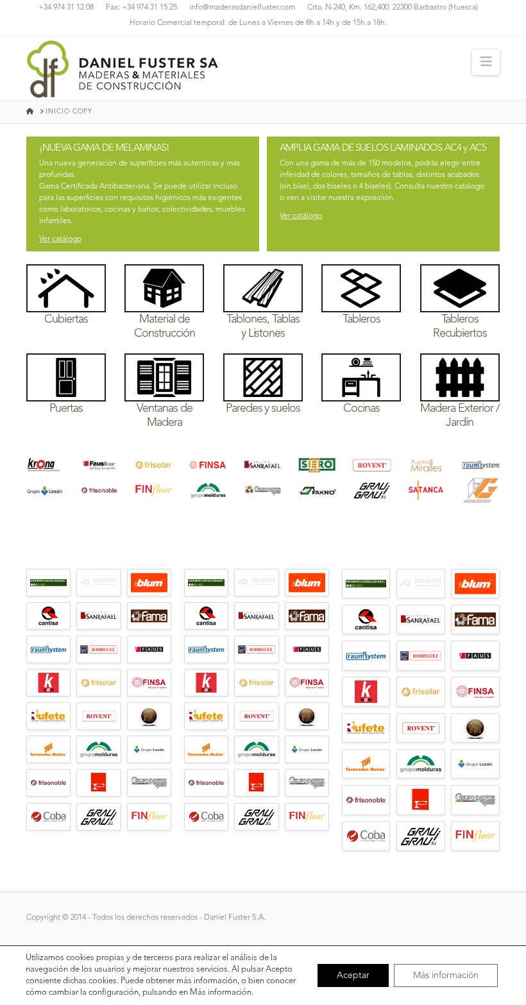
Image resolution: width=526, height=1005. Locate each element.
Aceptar (353, 975)
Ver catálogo (60, 239)
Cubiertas (66, 319)
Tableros (361, 319)
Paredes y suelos (263, 408)
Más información (446, 975)
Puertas (66, 408)
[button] (486, 62)
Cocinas (361, 408)
